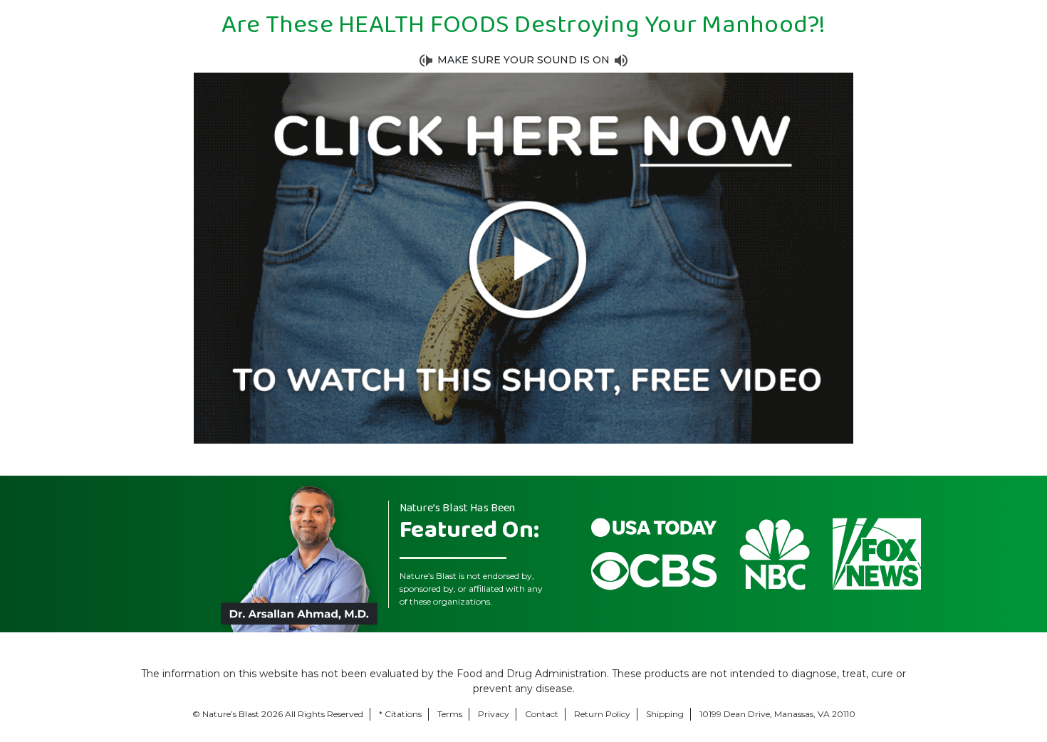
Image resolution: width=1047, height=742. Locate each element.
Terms (449, 714)
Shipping (665, 714)
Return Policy (602, 714)
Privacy (493, 714)
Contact (541, 714)
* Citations (400, 714)
